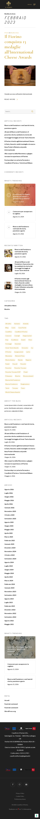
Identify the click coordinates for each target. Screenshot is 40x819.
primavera (8, 376)
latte (28, 352)
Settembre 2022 (10, 617)
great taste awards (12, 348)
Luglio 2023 (8, 602)
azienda (25, 323)
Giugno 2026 (8, 497)
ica (32, 348)
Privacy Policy (20, 793)
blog (6, 328)
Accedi (6, 700)
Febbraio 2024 (9, 584)
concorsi (8, 336)
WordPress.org (10, 711)
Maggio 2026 (9, 500)
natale (20, 360)
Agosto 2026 (9, 489)
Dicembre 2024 (9, 548)
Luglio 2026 (8, 493)
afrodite (8, 323)
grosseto (25, 348)
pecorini (23, 364)
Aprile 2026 (8, 504)
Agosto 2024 (9, 562)
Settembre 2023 (10, 595)
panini (7, 364)
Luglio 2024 (8, 566)
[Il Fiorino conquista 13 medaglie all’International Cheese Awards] (20, 91)
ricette (17, 376)
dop (6, 340)
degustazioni (27, 336)
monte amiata (10, 360)
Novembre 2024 (10, 551)
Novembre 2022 (10, 613)
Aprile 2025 (8, 533)
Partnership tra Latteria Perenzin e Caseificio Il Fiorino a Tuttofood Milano (18, 161)
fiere (30, 340)
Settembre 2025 (10, 518)
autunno (17, 323)
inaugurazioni (18, 352)
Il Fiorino (6, 32)
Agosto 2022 (9, 621)
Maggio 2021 (9, 624)
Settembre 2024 (10, 559)
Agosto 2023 (9, 599)
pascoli (15, 364)
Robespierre (27, 809)
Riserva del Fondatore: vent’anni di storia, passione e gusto (19, 126)
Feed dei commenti (11, 708)
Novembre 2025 (10, 511)
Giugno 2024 (8, 569)
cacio (13, 328)
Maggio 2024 (9, 573)
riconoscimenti (28, 376)
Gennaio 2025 (9, 544)
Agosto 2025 (9, 522)
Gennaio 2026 (9, 508)
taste (7, 388)
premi (25, 372)
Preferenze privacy (20, 799)
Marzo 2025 (8, 537)
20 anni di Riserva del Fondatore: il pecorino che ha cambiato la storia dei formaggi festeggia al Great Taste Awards (19, 134)
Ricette (7, 309)
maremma (8, 356)
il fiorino (8, 352)
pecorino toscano (20, 368)
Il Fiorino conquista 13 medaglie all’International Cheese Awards (18, 47)
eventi (23, 340)
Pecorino (8, 368)
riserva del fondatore (12, 380)
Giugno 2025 (8, 526)
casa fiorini (22, 328)
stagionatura (25, 384)
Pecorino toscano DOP (12, 372)
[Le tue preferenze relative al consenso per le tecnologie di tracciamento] (36, 815)
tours (23, 388)
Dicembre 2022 (9, 610)
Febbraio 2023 (9, 606)
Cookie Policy (20, 796)
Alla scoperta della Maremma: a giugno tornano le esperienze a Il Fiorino (18, 155)
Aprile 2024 (8, 577)
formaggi (8, 344)
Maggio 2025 (9, 529)
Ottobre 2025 (9, 515)
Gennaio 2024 (9, 588)
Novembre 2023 (10, 591)
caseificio (8, 332)
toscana (15, 388)
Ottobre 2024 (9, 555)
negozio (28, 360)
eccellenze (14, 340)
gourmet (18, 344)
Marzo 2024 (8, 580)
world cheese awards (12, 392)
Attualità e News (14, 32)
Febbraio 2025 (9, 540)
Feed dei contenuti (11, 704)
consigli (17, 336)
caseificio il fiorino (21, 332)
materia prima (19, 356)
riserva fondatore (11, 384)
